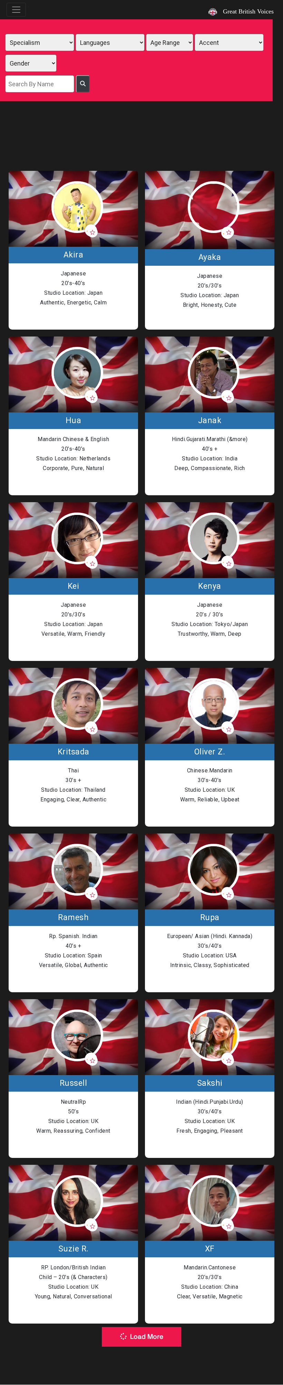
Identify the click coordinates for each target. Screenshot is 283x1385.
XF (210, 1249)
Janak (210, 421)
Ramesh (73, 918)
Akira (74, 255)
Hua (73, 421)
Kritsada (73, 752)
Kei (73, 586)
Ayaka (209, 257)
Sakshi (210, 1083)
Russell (73, 1083)
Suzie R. (73, 1249)
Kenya (209, 586)
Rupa (209, 918)
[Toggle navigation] (16, 10)
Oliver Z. (209, 752)
